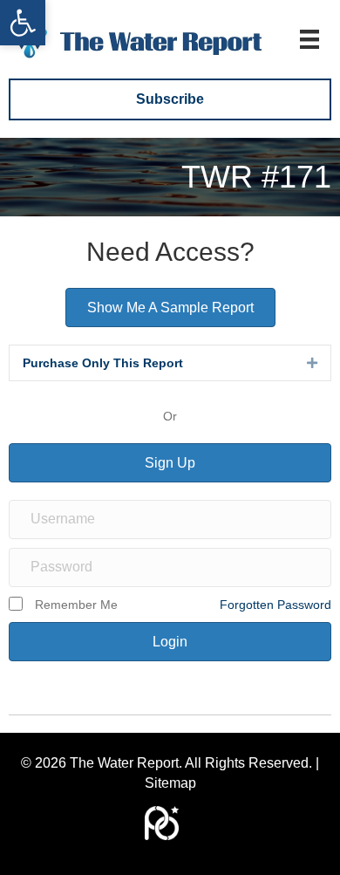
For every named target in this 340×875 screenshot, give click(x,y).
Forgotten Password (275, 605)
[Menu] (309, 39)
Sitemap (170, 783)
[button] (22, 22)
